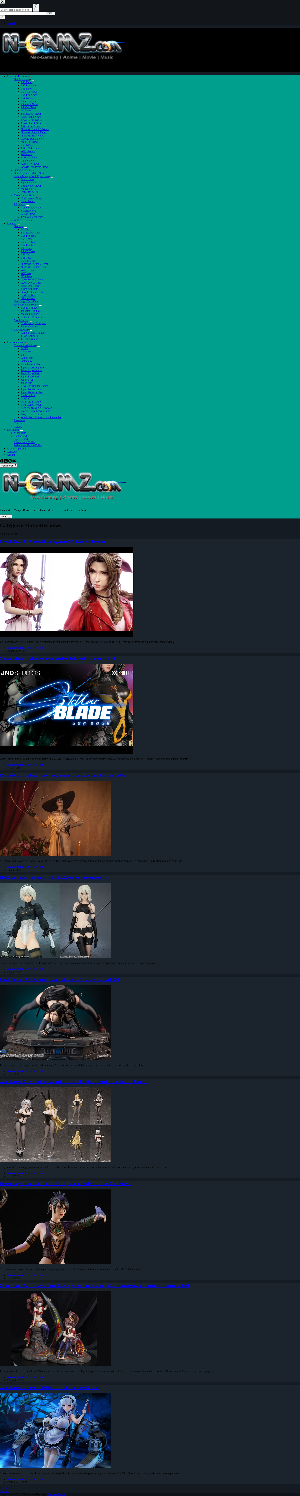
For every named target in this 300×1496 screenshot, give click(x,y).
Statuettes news (29, 191)
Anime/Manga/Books (26, 304)
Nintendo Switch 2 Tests (34, 263)
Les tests (11, 223)
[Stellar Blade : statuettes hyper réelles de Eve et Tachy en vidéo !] (66, 752)
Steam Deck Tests (30, 232)
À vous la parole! (16, 448)
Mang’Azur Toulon (31, 401)
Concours (12, 451)
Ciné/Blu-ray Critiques (33, 323)
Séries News (28, 201)
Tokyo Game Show (31, 414)
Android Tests (28, 295)
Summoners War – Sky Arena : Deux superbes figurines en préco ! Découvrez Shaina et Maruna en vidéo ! (94, 1285)
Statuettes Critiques (31, 317)
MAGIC (25, 398)
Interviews (19, 420)
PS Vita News (28, 107)
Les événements (15, 342)
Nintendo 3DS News (32, 135)
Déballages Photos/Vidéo (27, 445)
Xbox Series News (31, 119)
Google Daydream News (34, 166)
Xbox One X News (31, 123)
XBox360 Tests (29, 288)
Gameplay (26, 360)
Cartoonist (26, 351)
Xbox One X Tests (31, 282)
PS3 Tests (26, 254)
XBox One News (30, 126)
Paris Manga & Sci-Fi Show (36, 407)
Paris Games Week (31, 404)
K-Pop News (28, 213)
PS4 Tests (26, 248)
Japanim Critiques (30, 310)
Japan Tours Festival (32, 392)
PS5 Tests (26, 238)
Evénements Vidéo (24, 442)
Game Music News (31, 207)
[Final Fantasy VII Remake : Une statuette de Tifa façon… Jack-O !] (55, 1059)
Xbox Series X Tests (32, 279)
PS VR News (28, 101)
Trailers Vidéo (21, 436)
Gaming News (22, 79)
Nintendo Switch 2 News (35, 129)
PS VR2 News (29, 91)
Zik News (19, 204)
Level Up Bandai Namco (34, 385)
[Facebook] (2, 461)
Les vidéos (13, 429)
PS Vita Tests (28, 260)
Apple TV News (30, 163)
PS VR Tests (28, 251)
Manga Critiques (30, 313)
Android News (29, 157)
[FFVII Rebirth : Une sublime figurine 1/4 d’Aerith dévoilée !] (66, 635)
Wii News (26, 154)
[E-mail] (14, 461)
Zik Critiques (21, 329)
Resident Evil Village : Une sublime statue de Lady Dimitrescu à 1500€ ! (64, 775)
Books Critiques (30, 307)
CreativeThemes (56, 1494)
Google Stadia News (32, 138)
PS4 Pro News (29, 94)
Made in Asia (28, 395)
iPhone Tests (28, 298)
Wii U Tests (27, 270)
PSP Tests (26, 257)
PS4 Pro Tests (28, 245)
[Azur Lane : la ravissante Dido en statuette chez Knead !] (55, 1467)
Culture (18, 426)
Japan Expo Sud (30, 376)
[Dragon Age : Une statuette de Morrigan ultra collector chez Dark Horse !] (55, 1263)
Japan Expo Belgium (32, 367)
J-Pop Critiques (29, 335)
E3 (22, 354)
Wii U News (28, 151)
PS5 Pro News (29, 85)
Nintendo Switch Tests (33, 267)
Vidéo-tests (20, 432)
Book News (27, 179)
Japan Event (27, 379)
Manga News (28, 188)
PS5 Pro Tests (28, 235)
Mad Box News (29, 141)
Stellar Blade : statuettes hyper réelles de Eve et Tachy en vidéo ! (57, 658)
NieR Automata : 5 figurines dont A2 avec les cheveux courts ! (55, 877)
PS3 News (26, 144)
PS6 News (26, 82)
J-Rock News (28, 210)
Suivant (4, 1491)
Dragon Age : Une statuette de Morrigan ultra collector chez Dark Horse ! (66, 1183)
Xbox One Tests (30, 285)
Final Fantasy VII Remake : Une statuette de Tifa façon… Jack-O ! (59, 979)
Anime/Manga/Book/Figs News (31, 176)
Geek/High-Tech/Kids (26, 301)
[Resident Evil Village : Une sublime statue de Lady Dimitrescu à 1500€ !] (55, 855)
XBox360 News (30, 148)
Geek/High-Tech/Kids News (29, 173)
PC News (26, 110)
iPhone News (28, 160)
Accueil (11, 454)
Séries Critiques (29, 326)
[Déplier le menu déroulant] (31, 77)
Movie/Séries (21, 320)
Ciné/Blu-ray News (31, 198)
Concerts (19, 423)
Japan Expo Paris (30, 373)
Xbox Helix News (31, 116)
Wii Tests (26, 273)
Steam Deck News (31, 113)
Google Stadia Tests (32, 292)
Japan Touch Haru (31, 389)
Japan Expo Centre (31, 370)
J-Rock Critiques (30, 338)
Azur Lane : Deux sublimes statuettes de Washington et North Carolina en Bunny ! (73, 1081)
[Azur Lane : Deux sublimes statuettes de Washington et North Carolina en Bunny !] (55, 1161)
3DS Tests (26, 276)
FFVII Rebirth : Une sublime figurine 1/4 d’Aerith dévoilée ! (54, 541)
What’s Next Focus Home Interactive (41, 417)
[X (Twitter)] (6, 461)
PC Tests (26, 229)
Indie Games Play (30, 364)
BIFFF (24, 348)
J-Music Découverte (32, 216)
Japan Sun (26, 382)
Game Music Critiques (33, 332)
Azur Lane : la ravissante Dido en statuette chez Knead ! (50, 1387)
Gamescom (27, 357)
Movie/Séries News (24, 195)
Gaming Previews (24, 169)
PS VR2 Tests (28, 241)
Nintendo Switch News (34, 132)
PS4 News (26, 97)
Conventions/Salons (25, 345)
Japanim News (29, 182)
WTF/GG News (23, 220)
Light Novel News (31, 185)
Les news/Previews (17, 76)
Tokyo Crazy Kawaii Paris (35, 410)
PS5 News (26, 88)
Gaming (18, 226)
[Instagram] (10, 461)
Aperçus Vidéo (22, 439)
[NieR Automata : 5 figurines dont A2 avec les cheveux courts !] (55, 957)
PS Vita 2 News (29, 104)
